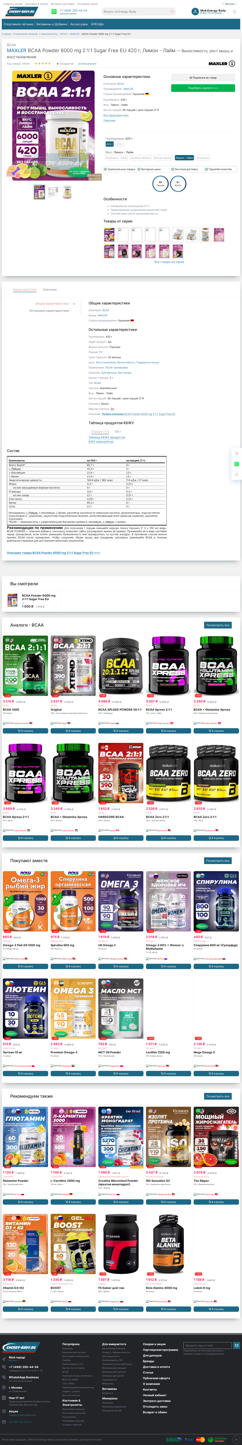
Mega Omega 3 (204, 1052)
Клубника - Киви (116, 157)
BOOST (56, 1288)
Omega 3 (7, 941)
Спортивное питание (18, 24)
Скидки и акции (12, 3)
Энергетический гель (62, 1283)
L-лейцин (108, 521)
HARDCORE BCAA (111, 817)
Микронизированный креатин (113, 1176)
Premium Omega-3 (64, 1052)
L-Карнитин (57, 1176)
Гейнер (102, 1283)
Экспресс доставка (62, 3)
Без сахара (125, 372)
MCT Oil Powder (109, 1052)
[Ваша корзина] (234, 11)
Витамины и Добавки (52, 24)
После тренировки (116, 367)
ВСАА (6, 705)
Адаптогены (57, 941)
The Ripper (201, 1180)
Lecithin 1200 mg (158, 1052)
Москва (230, 3)
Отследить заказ (87, 3)
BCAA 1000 (11, 709)
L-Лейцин (15, 468)
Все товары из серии (169, 262)
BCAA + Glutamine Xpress (212, 709)
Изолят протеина (155, 1176)
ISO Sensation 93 (158, 1180)
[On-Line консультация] (236, 464)
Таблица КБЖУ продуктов (107, 437)
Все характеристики (115, 115)
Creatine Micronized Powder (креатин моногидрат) (118, 1182)
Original (56, 709)
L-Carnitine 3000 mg (65, 1180)
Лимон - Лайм (184, 157)
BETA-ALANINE (154, 1283)
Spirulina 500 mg (62, 945)
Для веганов (109, 372)
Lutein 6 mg (202, 1288)
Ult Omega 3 (107, 945)
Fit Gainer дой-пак (111, 1288)
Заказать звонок (68, 13)
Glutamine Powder (16, 1180)
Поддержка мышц (147, 362)
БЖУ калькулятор (101, 441)
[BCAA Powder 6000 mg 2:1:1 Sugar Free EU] (12, 600)
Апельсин (203, 157)
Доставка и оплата (36, 3)
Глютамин (8, 1176)
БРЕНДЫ (97, 24)
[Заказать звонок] (236, 474)
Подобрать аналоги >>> (203, 87)
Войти (203, 13)
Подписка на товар (204, 77)
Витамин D (8, 1283)
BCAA (11, 45)
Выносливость (126, 362)
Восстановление (106, 362)
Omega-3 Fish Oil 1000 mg (21, 945)
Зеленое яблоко (141, 157)
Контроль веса (201, 1176)
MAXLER (16, 50)
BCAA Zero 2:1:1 (157, 817)
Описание (109, 120)
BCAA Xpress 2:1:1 (159, 709)
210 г (120, 144)
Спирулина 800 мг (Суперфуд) (216, 945)
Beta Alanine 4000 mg (161, 1288)
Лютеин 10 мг (12, 1052)
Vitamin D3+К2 (13, 1288)
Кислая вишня (163, 157)
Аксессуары (79, 24)
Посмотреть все (217, 625)
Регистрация (215, 13)
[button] (73, 10)
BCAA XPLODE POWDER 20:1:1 (120, 709)
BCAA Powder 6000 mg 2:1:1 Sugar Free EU (138, 413)
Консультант (88, 63)
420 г (109, 144)
